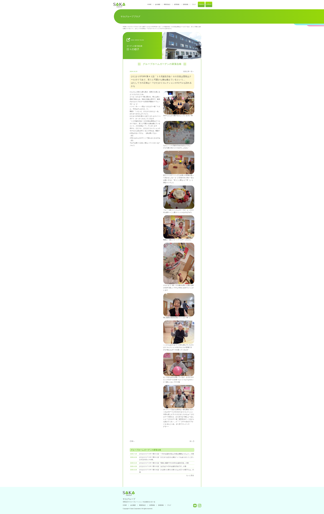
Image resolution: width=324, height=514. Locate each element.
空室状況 (201, 4)
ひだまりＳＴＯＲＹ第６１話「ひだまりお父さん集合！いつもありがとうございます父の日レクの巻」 (166, 458)
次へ (191, 441)
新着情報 (185, 4)
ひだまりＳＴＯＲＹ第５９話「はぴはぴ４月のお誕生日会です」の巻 (162, 466)
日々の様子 (143, 26)
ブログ (194, 4)
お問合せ (209, 4)
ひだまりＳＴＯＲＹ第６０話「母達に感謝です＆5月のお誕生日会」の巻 (164, 463)
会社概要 (157, 4)
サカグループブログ (133, 26)
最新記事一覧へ (188, 71)
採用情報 (176, 4)
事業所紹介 (167, 4)
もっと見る (190, 475)
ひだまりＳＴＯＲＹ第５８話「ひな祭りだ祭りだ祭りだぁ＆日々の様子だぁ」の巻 (166, 471)
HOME (149, 4)
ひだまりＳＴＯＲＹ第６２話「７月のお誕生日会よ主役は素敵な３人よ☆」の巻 (166, 454)
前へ (132, 441)
